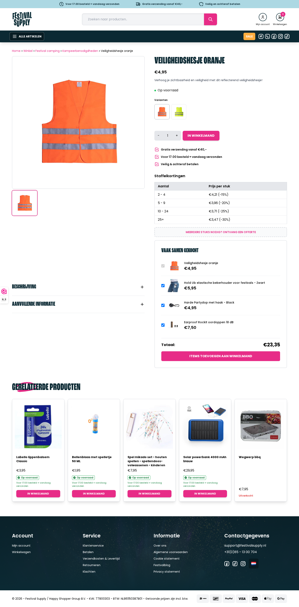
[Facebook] (274, 36)
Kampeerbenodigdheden (80, 51)
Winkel (28, 51)
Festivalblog (162, 565)
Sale (249, 36)
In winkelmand (201, 135)
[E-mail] (261, 36)
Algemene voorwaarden (171, 552)
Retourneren (91, 565)
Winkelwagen (21, 552)
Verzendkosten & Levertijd (101, 559)
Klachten (89, 572)
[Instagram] (280, 36)
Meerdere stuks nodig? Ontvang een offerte (221, 232)
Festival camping (47, 51)
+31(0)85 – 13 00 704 (240, 552)
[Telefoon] (267, 36)
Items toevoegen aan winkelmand (220, 356)
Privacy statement (167, 572)
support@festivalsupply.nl (245, 545)
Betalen (88, 552)
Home (16, 51)
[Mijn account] (263, 17)
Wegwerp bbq (250, 457)
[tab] (78, 287)
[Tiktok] (287, 36)
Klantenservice (93, 546)
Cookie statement (167, 559)
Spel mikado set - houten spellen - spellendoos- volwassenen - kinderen (147, 461)
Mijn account (21, 546)
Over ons (160, 546)
